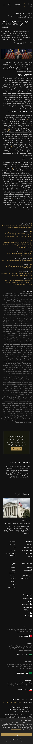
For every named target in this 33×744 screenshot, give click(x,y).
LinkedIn (26, 598)
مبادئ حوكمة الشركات (24, 709)
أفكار (23, 13)
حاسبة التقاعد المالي (27, 576)
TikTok (26, 610)
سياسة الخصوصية (13, 709)
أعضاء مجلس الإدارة (27, 550)
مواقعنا (30, 556)
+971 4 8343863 (22, 654)
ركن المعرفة (12, 576)
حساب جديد (10, 4)
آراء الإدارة (13, 578)
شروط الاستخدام (26, 711)
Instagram (25, 604)
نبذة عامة (29, 544)
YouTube (26, 607)
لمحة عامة (29, 567)
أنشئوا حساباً (16, 449)
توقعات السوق (11, 587)
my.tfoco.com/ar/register (12, 702)
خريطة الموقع (17, 711)
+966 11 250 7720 (22, 673)
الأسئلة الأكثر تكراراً (17, 707)
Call (27, 613)
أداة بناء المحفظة (27, 570)
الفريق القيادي (28, 553)
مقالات (17, 13)
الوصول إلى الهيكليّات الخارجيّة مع (10, 554)
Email (27, 616)
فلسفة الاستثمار (27, 547)
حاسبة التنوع (29, 573)
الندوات (13, 584)
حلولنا (14, 547)
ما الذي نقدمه (12, 544)
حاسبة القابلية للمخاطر (26, 578)
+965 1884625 (23, 689)
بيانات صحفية (12, 573)
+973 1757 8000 (22, 636)
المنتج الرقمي (12, 550)
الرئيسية (29, 13)
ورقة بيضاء (12, 581)
